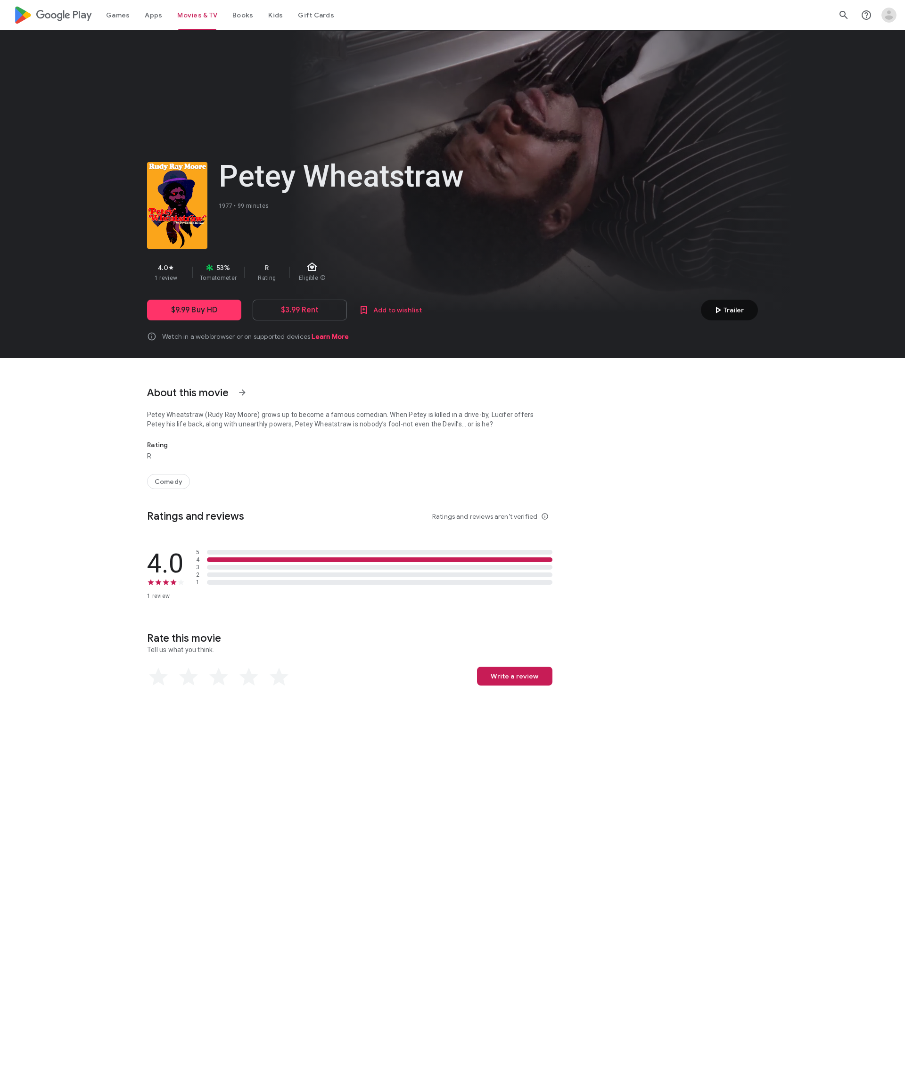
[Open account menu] (889, 15)
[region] (315, 272)
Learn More (330, 336)
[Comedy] (168, 481)
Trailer (728, 310)
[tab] (118, 15)
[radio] (158, 677)
